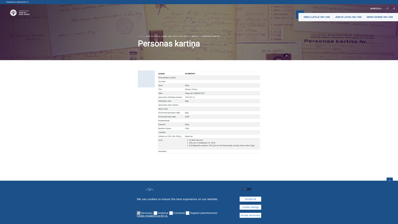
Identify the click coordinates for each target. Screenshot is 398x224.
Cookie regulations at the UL (152, 216)
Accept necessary (250, 215)
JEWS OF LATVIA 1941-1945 (348, 17)
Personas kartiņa (211, 36)
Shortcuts (375, 8)
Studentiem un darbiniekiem (16, 2)
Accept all (250, 199)
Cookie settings (250, 207)
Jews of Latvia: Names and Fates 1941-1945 (167, 36)
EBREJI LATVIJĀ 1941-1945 (317, 17)
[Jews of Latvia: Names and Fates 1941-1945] (17, 13)
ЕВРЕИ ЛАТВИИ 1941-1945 (380, 17)
